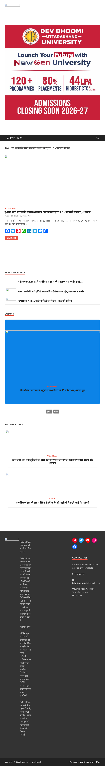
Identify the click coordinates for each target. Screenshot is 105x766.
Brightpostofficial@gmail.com (86, 583)
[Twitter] (81, 540)
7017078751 (80, 574)
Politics (52, 499)
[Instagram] (94, 540)
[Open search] (98, 138)
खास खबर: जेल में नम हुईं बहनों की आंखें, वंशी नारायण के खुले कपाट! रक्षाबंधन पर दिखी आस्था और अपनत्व (52, 461)
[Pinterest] (74, 540)
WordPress (85, 762)
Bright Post (26, 216)
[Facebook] (74, 546)
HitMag (97, 762)
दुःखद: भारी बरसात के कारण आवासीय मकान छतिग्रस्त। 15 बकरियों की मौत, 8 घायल (48, 212)
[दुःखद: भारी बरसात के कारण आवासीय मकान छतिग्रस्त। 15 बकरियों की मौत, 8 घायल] (52, 180)
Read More (10, 237)
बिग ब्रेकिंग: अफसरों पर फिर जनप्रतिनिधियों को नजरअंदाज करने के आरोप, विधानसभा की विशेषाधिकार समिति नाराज (52, 392)
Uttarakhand (10, 208)
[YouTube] (87, 540)
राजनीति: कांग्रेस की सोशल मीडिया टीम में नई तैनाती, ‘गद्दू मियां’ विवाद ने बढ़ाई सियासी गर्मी (52, 502)
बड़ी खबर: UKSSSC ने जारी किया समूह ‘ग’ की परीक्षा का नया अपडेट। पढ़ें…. (50, 281)
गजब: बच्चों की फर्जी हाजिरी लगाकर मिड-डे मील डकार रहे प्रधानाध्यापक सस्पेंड (51, 291)
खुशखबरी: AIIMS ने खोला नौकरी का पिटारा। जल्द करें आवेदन (45, 300)
